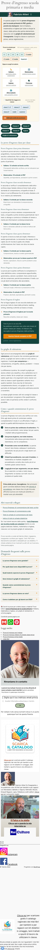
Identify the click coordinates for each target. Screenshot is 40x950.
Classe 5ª (16, 131)
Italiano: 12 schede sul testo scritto (16, 165)
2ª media (6, 59)
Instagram (12, 854)
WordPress (36, 867)
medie (14, 112)
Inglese (25, 131)
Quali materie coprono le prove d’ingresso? (18, 573)
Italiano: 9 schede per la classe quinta (17, 285)
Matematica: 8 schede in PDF (14, 292)
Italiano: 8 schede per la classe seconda (18, 200)
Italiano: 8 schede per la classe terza (17, 224)
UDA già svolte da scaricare (14, 118)
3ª (13, 54)
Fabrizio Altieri (21, 14)
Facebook (12, 864)
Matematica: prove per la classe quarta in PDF (20, 258)
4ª (17, 54)
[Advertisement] (20, 892)
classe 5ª (6, 112)
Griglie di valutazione (10, 135)
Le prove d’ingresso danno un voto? (16, 593)
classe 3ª (17, 107)
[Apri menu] (31, 14)
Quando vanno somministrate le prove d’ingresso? (17, 586)
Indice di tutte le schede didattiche (15, 518)
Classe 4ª (6, 131)
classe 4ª (26, 107)
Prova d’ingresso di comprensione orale (17, 511)
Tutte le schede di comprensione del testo (17, 515)
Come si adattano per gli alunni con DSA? (17, 599)
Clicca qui (21, 915)
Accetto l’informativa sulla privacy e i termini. (19, 701)
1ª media (28, 54)
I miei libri (6, 639)
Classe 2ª (16, 126)
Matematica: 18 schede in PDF (14, 175)
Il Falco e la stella (20, 820)
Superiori (24, 59)
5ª (22, 54)
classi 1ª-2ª (7, 107)
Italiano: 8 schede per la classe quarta (17, 251)
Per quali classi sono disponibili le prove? (17, 567)
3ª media (15, 59)
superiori (22, 112)
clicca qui (10, 949)
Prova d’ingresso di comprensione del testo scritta (20, 507)
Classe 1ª (6, 126)
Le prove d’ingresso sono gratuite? (15, 561)
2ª (8, 54)
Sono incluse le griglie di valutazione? (16, 579)
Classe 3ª (26, 126)
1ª (4, 54)
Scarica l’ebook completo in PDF (20, 336)
